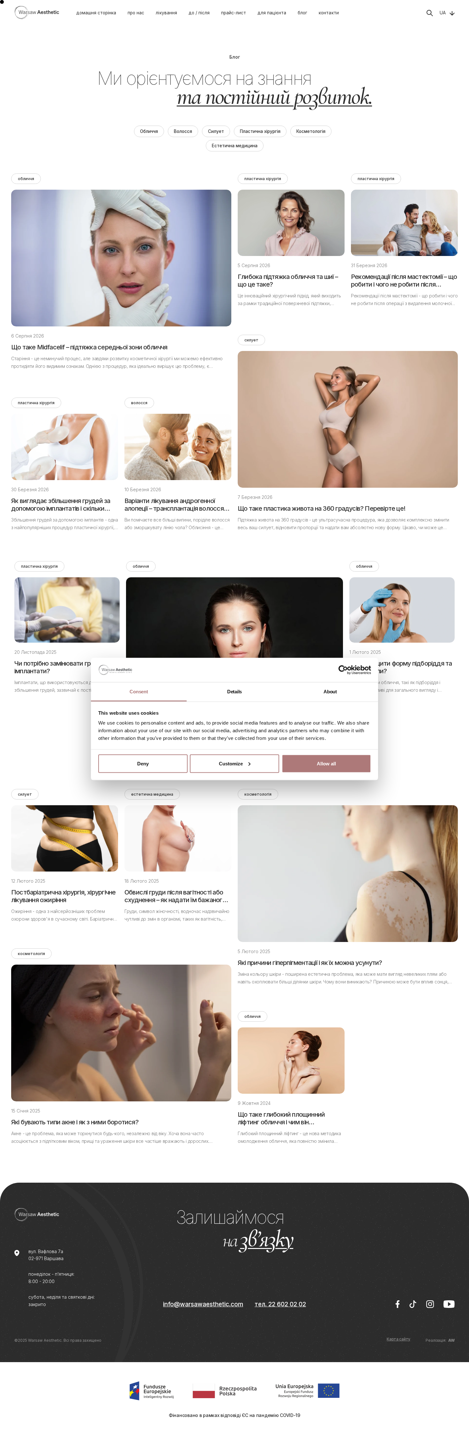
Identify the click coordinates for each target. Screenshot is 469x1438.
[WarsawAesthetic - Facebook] (397, 1304)
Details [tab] (234, 691)
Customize (231, 763)
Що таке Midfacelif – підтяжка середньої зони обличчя (89, 347)
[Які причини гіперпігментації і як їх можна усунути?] (348, 873)
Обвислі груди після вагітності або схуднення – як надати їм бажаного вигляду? (175, 896)
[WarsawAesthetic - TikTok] (413, 1304)
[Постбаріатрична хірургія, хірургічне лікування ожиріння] (64, 838)
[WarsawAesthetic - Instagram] (430, 1304)
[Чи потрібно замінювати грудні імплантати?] (67, 610)
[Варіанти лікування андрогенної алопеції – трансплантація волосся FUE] (177, 447)
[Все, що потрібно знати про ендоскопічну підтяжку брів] (234, 644)
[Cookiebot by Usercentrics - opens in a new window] (343, 670)
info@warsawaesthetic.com (203, 1304)
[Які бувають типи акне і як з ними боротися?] (121, 1033)
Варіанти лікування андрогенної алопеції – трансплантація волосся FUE (174, 504)
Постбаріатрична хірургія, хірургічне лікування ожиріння (63, 896)
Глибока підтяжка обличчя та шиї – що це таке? (288, 280)
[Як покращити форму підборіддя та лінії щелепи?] (402, 610)
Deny (143, 763)
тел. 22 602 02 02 (280, 1304)
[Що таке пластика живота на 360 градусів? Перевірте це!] (348, 419)
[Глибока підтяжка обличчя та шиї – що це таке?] (291, 223)
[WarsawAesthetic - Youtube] (449, 1304)
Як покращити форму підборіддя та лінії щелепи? (400, 667)
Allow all (326, 763)
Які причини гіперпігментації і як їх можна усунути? (310, 963)
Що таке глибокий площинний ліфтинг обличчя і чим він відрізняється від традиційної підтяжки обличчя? (281, 1118)
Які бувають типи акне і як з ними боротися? (74, 1122)
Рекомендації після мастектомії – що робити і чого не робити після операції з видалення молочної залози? (404, 280)
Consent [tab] (139, 691)
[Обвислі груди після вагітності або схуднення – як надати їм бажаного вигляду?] (177, 838)
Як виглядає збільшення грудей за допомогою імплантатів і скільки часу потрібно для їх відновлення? (60, 504)
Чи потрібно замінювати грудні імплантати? (58, 667)
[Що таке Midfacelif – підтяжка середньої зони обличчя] (121, 258)
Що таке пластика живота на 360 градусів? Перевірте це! (321, 508)
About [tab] (330, 691)
